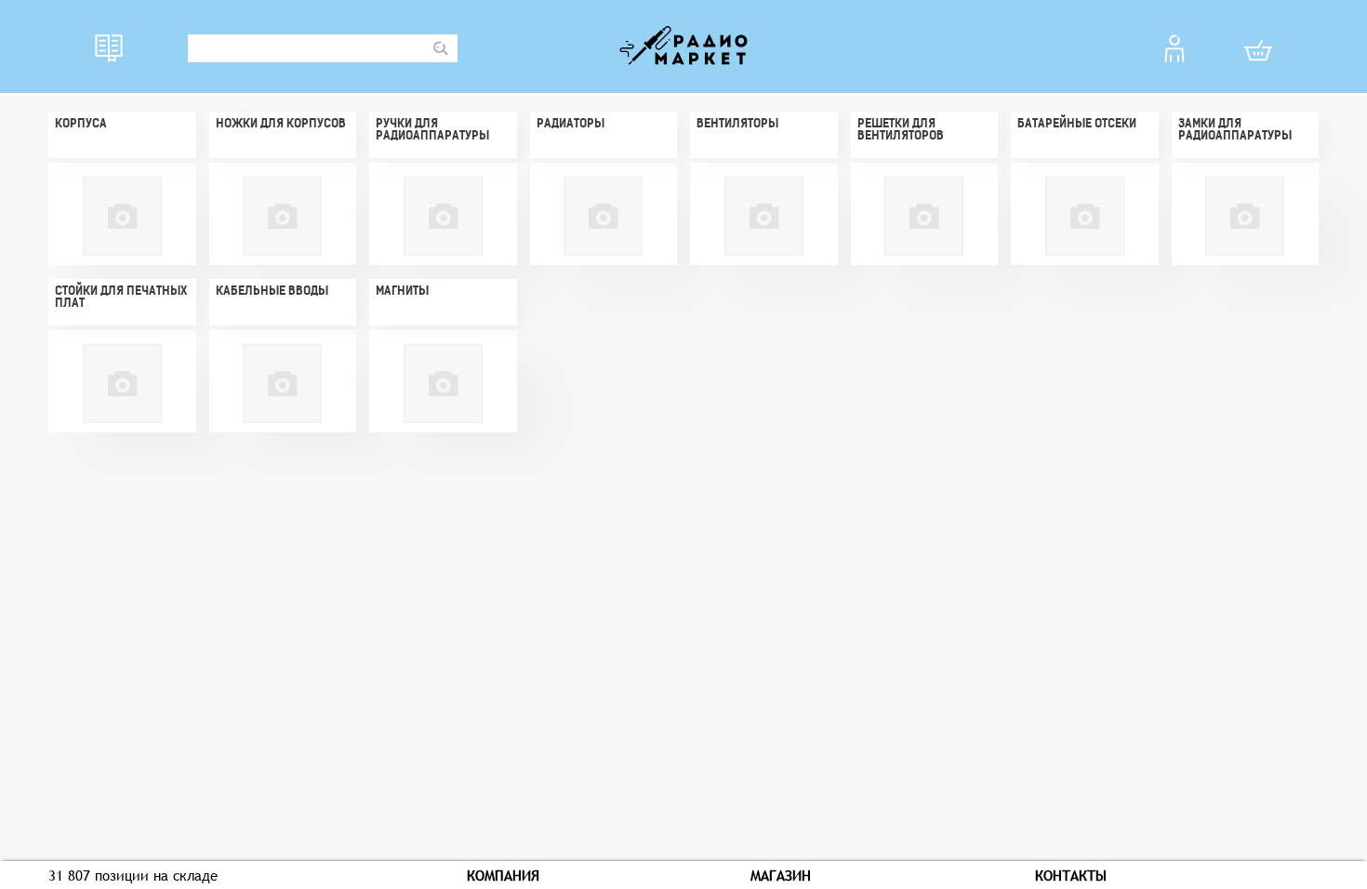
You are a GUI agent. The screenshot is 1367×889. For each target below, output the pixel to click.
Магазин (780, 875)
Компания (503, 875)
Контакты (1071, 875)
